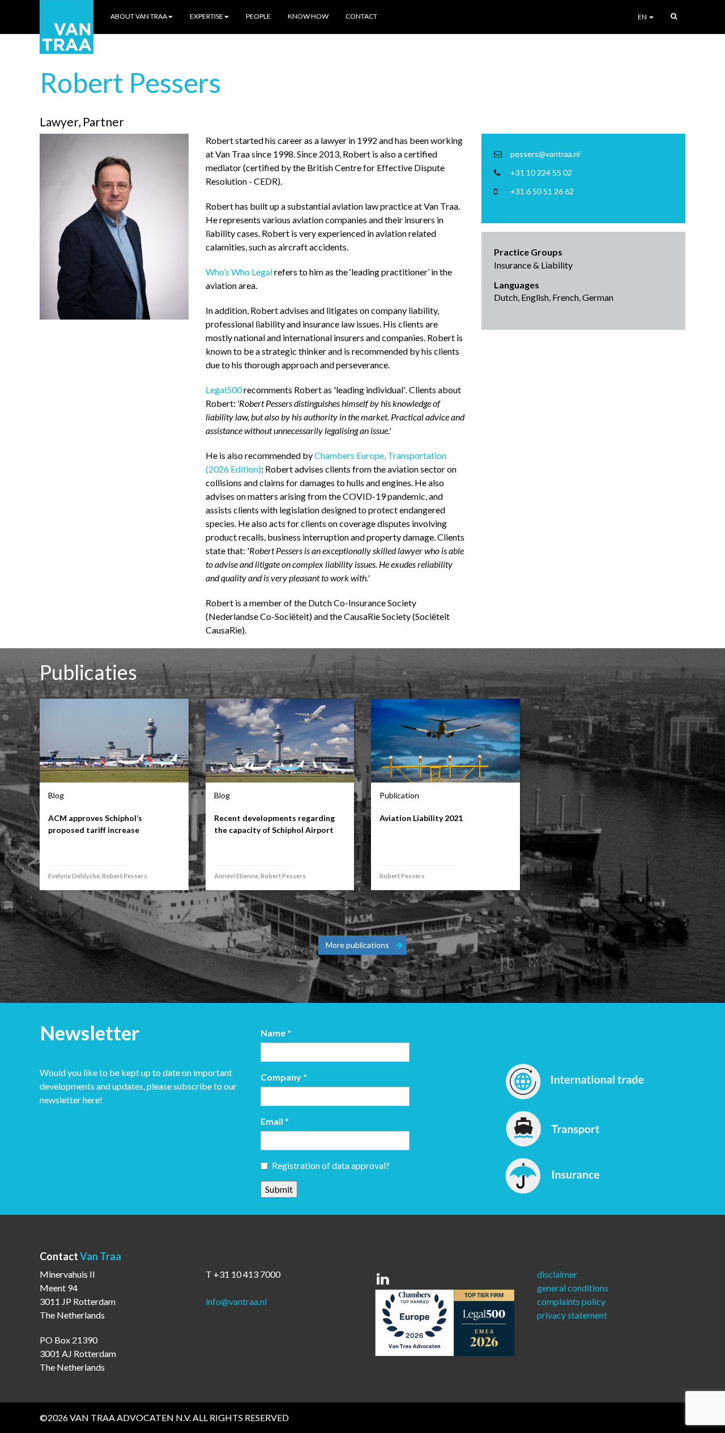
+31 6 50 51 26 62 (542, 191)
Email (275, 1121)
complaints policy (571, 1301)
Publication (399, 795)
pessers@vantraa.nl (545, 154)
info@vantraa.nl (236, 1301)
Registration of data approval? (331, 1165)
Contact (361, 16)
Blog (56, 795)
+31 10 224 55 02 (541, 172)
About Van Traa (138, 16)
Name (276, 1032)
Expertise (206, 16)
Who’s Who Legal (239, 271)
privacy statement (572, 1314)
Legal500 (224, 389)
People (258, 16)
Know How (308, 16)
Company (284, 1076)
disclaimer (557, 1274)
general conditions (572, 1287)
